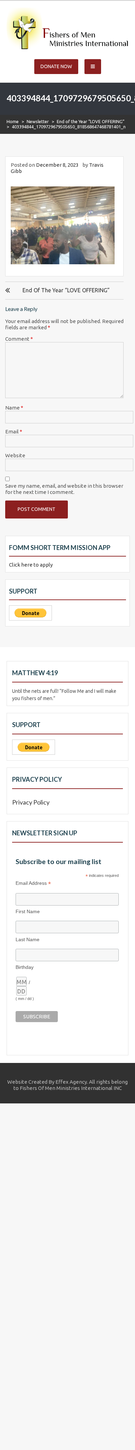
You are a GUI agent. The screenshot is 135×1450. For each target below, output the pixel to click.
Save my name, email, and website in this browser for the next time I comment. (64, 489)
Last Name (27, 939)
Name (14, 408)
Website (15, 455)
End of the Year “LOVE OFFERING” (91, 121)
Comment (19, 339)
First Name (28, 911)
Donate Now (56, 66)
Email (13, 431)
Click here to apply (31, 565)
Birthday (25, 967)
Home (13, 121)
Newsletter (38, 121)
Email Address (33, 883)
